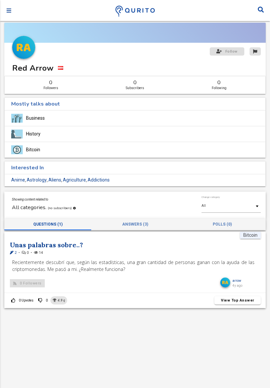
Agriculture (74, 179)
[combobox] (231, 205)
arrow (236, 280)
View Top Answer (237, 300)
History (33, 134)
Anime (18, 179)
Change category (211, 197)
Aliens (54, 179)
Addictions (99, 179)
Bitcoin (33, 149)
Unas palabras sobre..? (46, 245)
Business (35, 118)
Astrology (37, 179)
